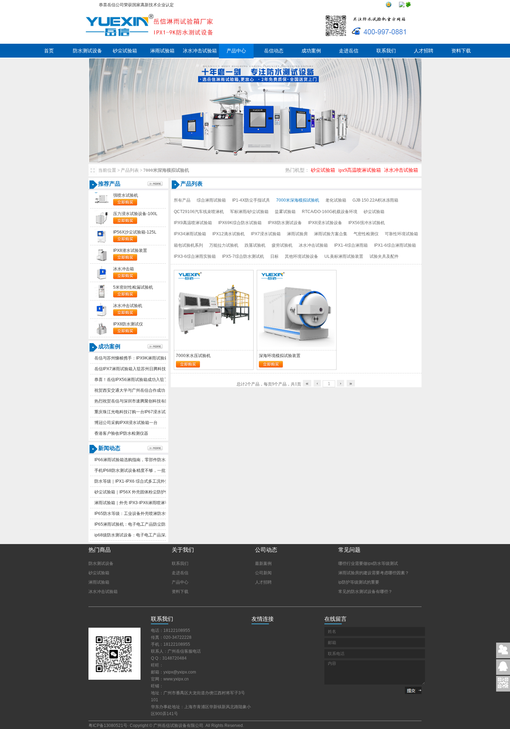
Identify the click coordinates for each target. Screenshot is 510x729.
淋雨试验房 (297, 233)
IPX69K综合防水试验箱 (240, 222)
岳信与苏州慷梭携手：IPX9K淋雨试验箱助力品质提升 (144, 358)
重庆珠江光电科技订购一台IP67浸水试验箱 (134, 411)
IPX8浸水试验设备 (325, 222)
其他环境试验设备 (301, 256)
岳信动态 (273, 50)
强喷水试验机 (125, 195)
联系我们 (386, 50)
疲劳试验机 (282, 245)
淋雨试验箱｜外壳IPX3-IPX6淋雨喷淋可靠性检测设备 (144, 502)
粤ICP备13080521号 (107, 725)
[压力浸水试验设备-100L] (101, 223)
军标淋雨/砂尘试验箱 (249, 211)
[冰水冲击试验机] (101, 315)
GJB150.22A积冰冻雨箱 (375, 200)
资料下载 (461, 50)
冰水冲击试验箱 (200, 50)
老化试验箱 (335, 200)
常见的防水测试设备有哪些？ (365, 591)
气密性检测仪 (366, 233)
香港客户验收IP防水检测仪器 (121, 433)
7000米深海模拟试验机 (297, 200)
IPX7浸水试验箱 (266, 233)
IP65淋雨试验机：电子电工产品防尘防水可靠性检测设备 (146, 524)
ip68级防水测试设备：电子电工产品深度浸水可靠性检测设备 (150, 535)
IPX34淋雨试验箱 (190, 233)
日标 (274, 256)
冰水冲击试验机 (127, 305)
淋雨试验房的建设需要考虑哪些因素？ (373, 572)
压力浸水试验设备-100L (135, 213)
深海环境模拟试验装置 (279, 355)
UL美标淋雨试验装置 (343, 256)
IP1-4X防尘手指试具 (251, 200)
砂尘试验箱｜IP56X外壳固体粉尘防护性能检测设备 (142, 492)
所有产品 (182, 200)
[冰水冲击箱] (101, 278)
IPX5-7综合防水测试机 (243, 256)
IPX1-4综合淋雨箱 (351, 245)
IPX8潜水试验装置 (130, 250)
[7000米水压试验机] (213, 346)
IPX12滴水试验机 (228, 233)
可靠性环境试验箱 (401, 233)
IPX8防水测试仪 (128, 324)
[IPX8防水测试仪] (101, 333)
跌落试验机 (255, 245)
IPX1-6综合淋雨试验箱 (395, 245)
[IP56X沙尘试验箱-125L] (101, 241)
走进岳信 (348, 50)
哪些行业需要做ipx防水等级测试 (368, 563)
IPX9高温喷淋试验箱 (193, 222)
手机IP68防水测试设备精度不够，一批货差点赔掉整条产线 (148, 470)
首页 (49, 50)
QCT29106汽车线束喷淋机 (199, 211)
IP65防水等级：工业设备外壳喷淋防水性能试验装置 (142, 513)
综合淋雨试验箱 (211, 200)
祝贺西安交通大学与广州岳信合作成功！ (131, 390)
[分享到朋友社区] (408, 5)
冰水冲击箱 (123, 268)
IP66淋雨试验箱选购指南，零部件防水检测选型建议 (142, 459)
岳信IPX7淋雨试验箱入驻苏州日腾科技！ (132, 368)
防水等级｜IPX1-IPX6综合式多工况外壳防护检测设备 (144, 481)
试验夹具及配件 (384, 256)
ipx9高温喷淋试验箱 (359, 170)
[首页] (149, 38)
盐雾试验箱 (285, 211)
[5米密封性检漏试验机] (101, 297)
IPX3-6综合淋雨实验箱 (195, 256)
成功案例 (311, 50)
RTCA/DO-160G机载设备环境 (329, 211)
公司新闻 (263, 572)
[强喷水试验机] (101, 205)
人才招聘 (423, 50)
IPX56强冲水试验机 (366, 222)
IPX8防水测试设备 (285, 222)
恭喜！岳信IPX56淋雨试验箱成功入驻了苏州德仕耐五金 (145, 379)
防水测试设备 (87, 50)
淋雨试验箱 (162, 50)
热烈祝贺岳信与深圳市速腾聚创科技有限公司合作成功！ (146, 401)
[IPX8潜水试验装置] (101, 260)
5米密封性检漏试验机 (133, 287)
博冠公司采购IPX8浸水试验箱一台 (126, 422)
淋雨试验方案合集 (330, 233)
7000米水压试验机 (193, 355)
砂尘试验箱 (125, 50)
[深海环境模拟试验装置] (296, 346)
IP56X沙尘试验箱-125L (134, 232)
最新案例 (263, 563)
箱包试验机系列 (188, 245)
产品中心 (236, 50)
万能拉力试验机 (223, 245)
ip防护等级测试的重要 (358, 582)
